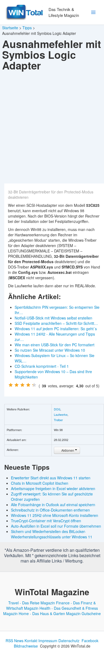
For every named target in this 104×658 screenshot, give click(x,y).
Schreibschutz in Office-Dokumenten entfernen (50, 510)
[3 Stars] (22, 385)
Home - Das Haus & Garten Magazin (50, 613)
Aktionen (68, 450)
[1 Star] (10, 385)
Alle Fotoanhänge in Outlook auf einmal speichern (53, 504)
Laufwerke (60, 414)
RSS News (14, 640)
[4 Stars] (28, 385)
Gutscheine (91, 613)
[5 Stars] (34, 385)
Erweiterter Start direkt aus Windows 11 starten (50, 477)
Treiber (58, 420)
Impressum (47, 640)
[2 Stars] (16, 385)
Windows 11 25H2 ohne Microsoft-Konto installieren (54, 515)
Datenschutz (68, 640)
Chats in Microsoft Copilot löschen (39, 483)
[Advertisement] (52, 128)
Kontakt (31, 640)
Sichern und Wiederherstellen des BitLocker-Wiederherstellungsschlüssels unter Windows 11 (51, 534)
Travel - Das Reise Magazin (31, 602)
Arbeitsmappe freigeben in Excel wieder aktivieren (53, 488)
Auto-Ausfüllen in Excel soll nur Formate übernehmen (56, 526)
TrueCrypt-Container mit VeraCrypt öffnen (46, 520)
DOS (57, 409)
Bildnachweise (26, 646)
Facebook (90, 640)
